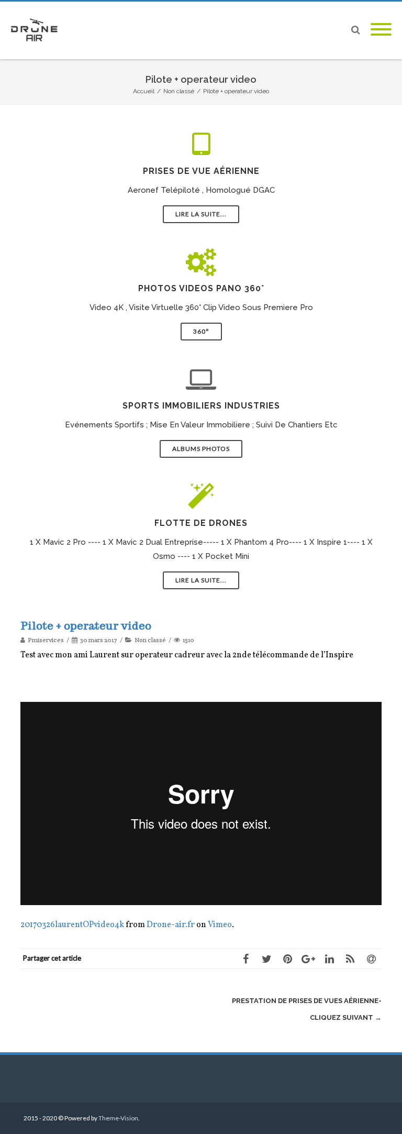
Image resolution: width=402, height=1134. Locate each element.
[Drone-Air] (36, 30)
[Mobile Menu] (381, 30)
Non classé (150, 640)
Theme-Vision (118, 1118)
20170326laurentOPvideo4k (72, 925)
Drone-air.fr (171, 925)
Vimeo (220, 925)
